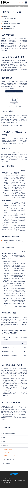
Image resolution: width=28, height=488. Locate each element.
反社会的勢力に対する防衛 (8, 26)
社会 (4, 441)
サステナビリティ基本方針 (9, 433)
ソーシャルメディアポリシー (6, 482)
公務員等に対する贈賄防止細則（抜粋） (12, 240)
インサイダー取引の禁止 (8, 28)
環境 (4, 437)
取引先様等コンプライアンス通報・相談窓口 (13, 125)
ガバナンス (14, 6)
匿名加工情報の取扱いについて (7, 480)
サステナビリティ (7, 6)
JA (19, 2)
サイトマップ (3, 478)
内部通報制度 (5, 21)
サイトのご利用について (20, 480)
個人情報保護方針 (11, 478)
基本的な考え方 (5, 16)
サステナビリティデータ (8, 459)
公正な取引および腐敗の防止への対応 (11, 23)
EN (22, 2)
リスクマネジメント (9, 452)
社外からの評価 (6, 463)
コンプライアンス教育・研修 (9, 18)
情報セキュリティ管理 (9, 455)
